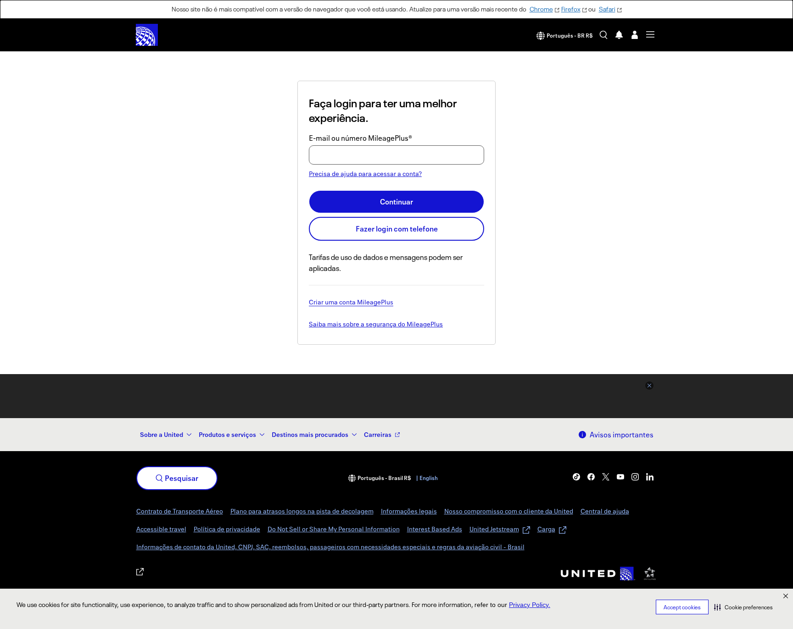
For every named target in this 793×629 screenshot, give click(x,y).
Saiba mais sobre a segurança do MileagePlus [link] (376, 325)
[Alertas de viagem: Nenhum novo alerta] (619, 35)
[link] (576, 476)
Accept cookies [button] (682, 607)
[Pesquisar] (603, 35)
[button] (743, 607)
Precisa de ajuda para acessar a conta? (365, 173)
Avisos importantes (621, 435)
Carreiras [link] (377, 434)
